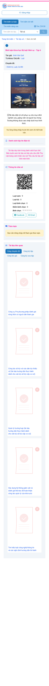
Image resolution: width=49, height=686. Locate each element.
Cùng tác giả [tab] (12, 256)
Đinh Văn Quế (18, 55)
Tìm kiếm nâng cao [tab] (11, 26)
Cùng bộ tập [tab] (28, 251)
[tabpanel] (24, 32)
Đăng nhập (26, 13)
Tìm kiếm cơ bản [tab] (10, 22)
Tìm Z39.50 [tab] (40, 26)
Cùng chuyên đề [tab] (13, 251)
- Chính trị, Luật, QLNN (14, 67)
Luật (22, 58)
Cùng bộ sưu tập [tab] (27, 256)
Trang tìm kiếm (7, 39)
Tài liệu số (20, 39)
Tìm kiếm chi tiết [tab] (26, 22)
